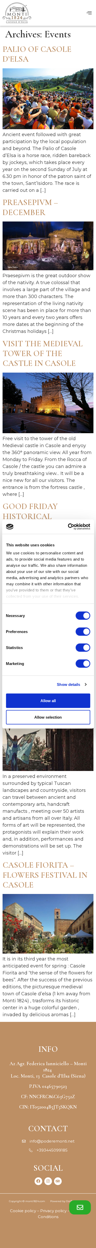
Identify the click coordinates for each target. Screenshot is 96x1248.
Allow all (48, 700)
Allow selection (48, 717)
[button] (80, 1207)
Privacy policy (53, 1210)
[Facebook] (38, 1181)
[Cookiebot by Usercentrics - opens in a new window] (68, 526)
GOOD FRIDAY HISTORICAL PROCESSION (30, 516)
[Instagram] (48, 1181)
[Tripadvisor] (58, 1181)
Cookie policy (23, 1210)
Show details (68, 684)
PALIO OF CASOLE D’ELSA (37, 54)
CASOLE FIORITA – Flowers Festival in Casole (45, 875)
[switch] (83, 631)
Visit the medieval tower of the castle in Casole (43, 353)
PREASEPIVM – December (30, 207)
